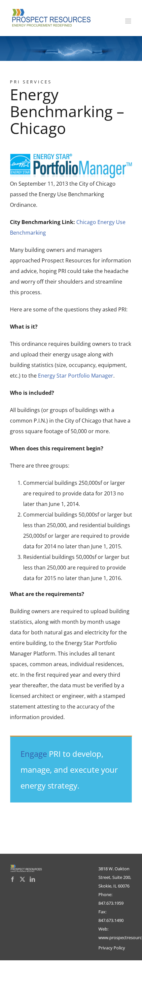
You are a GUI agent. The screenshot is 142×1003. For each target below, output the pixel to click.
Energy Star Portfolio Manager (75, 375)
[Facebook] (12, 879)
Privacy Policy (111, 948)
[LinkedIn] (32, 879)
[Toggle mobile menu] (128, 21)
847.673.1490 (111, 920)
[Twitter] (22, 879)
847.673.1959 (111, 903)
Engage (33, 753)
